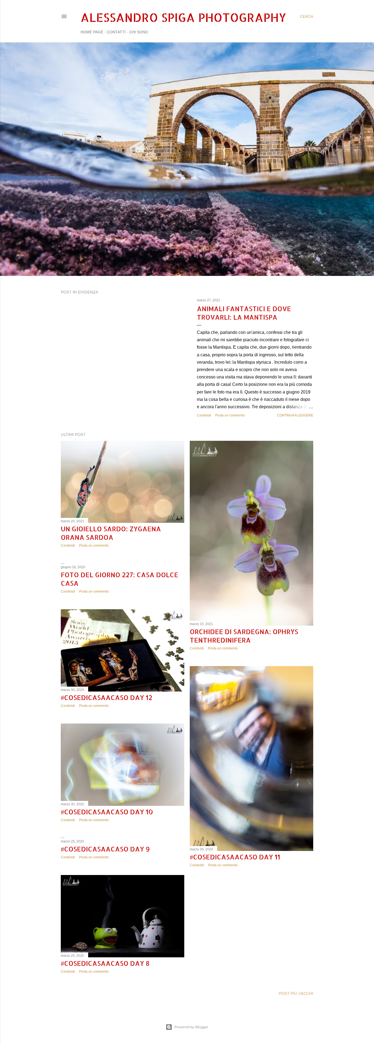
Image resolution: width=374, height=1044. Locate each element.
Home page (91, 32)
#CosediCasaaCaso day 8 (105, 963)
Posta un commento (230, 415)
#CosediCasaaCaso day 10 (107, 811)
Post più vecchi (296, 993)
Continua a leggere (295, 415)
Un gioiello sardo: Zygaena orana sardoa (111, 532)
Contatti (116, 32)
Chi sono (138, 32)
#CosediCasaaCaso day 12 (106, 697)
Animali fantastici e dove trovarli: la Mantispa (244, 312)
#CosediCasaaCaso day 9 (105, 849)
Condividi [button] (204, 415)
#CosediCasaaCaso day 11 (235, 857)
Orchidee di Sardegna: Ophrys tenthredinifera (244, 635)
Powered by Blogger (191, 1027)
